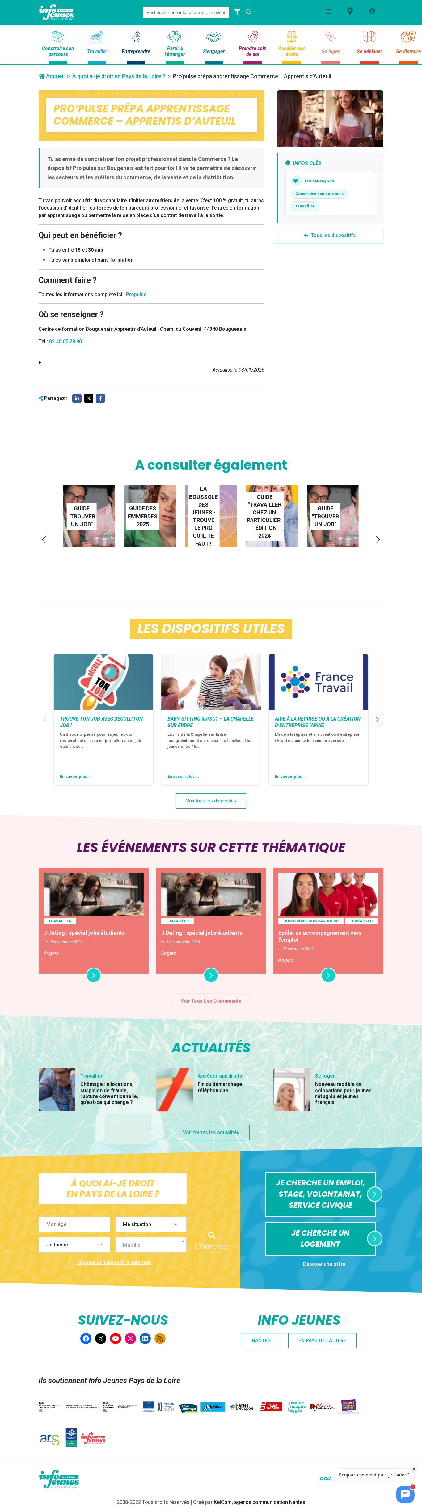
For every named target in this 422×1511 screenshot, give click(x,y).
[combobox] (151, 1245)
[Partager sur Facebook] (100, 398)
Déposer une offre (324, 1264)
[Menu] (328, 10)
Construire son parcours (319, 193)
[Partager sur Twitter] (88, 398)
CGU (325, 1478)
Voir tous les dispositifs (211, 800)
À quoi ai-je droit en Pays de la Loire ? (118, 76)
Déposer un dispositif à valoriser (113, 1262)
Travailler (305, 206)
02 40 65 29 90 (65, 341)
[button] (44, 539)
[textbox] (153, 1245)
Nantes (261, 1340)
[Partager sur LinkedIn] (77, 398)
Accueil (55, 76)
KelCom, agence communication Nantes (259, 1502)
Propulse (135, 294)
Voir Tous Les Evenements (211, 1001)
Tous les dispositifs (333, 235)
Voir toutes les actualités (211, 1132)
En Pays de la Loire (322, 1340)
